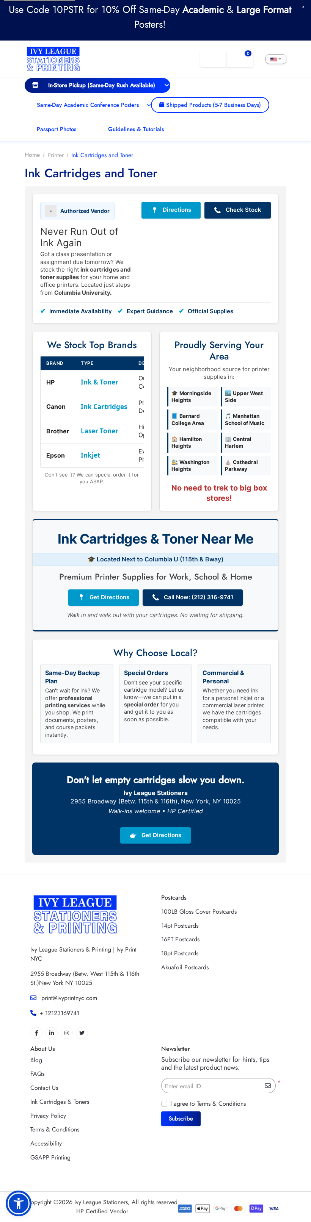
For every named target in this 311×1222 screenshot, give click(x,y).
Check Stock (237, 210)
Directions (171, 210)
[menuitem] (97, 85)
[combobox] (275, 59)
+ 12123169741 (59, 1013)
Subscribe (181, 1118)
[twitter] (82, 1033)
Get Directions (103, 597)
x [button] (303, 6)
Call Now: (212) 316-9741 (192, 597)
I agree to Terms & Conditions (208, 1103)
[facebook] (36, 1033)
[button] (19, 1203)
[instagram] (67, 1033)
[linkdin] (52, 1033)
